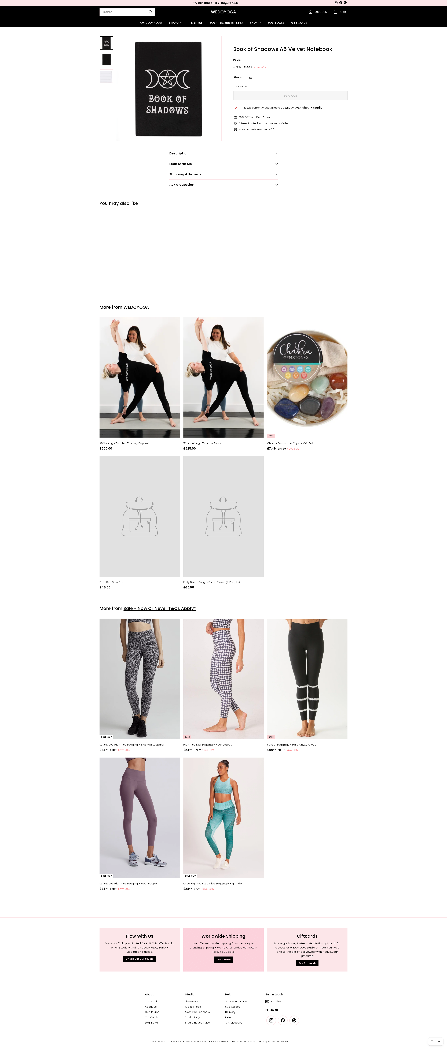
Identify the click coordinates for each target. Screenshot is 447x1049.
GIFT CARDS (299, 22)
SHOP (254, 22)
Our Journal (152, 1012)
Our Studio (152, 1001)
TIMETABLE (196, 22)
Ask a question (181, 184)
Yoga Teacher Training (226, 22)
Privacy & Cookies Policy (273, 1041)
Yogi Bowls (152, 1022)
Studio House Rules (197, 1022)
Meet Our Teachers (197, 1012)
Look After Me (180, 164)
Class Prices (193, 1007)
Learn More (224, 959)
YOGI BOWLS (276, 22)
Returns (230, 1017)
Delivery (230, 1012)
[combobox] (127, 12)
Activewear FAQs (236, 1001)
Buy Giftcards (307, 963)
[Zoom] (168, 88)
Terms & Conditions (243, 1041)
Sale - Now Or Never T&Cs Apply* (159, 608)
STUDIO (174, 22)
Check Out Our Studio (140, 959)
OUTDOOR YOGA (151, 22)
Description (179, 153)
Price (237, 60)
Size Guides (232, 1007)
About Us (151, 1007)
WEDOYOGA (223, 12)
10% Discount (233, 1022)
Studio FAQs (193, 1017)
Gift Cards (151, 1017)
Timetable (191, 1001)
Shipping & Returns (185, 174)
